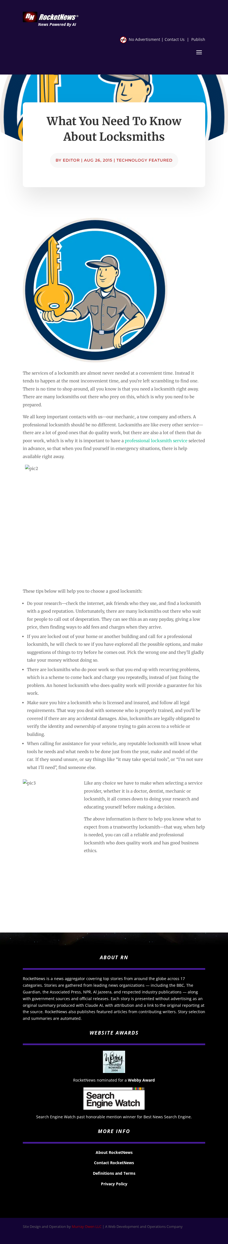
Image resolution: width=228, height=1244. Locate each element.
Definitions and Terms (114, 1173)
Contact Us (175, 39)
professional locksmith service (156, 440)
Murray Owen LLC (86, 1226)
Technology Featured (145, 160)
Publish (198, 39)
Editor (71, 160)
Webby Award (141, 1080)
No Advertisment (144, 39)
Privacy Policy (114, 1183)
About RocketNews (114, 1152)
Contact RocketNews (114, 1162)
